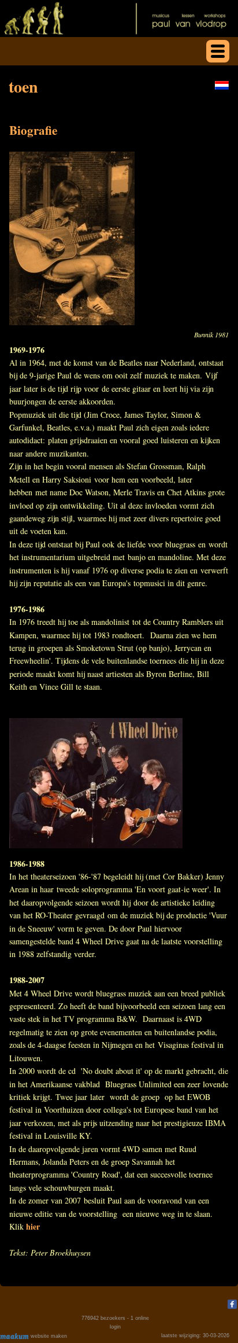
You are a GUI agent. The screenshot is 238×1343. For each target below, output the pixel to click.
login (115, 1327)
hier (33, 1226)
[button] (218, 51)
